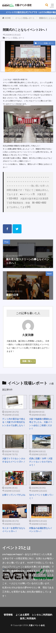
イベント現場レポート (25, 18)
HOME (8, 18)
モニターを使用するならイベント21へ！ (13, 529)
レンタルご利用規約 (42, 614)
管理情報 (8, 614)
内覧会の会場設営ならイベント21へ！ (40, 529)
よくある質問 (22, 614)
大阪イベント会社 (37, 625)
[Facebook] (7, 228)
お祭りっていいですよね (13, 494)
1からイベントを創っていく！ (41, 496)
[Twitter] (17, 228)
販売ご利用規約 (28, 618)
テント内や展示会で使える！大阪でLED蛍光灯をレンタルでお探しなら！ (13, 422)
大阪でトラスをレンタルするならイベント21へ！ (14, 460)
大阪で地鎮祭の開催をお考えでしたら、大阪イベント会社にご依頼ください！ (40, 424)
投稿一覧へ (27, 361)
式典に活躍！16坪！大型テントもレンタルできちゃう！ (40, 461)
